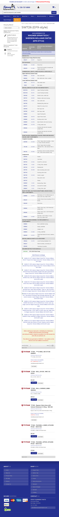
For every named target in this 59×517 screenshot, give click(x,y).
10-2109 (32, 175)
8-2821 (32, 100)
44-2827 (32, 111)
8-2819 (32, 95)
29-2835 (32, 151)
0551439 (25, 203)
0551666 (25, 246)
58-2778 (32, 82)
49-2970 (32, 90)
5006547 (25, 188)
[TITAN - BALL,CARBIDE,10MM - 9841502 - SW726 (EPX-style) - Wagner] (26, 389)
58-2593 (32, 75)
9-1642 (32, 85)
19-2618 (32, 185)
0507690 (25, 141)
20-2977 (32, 59)
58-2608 (32, 169)
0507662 (25, 156)
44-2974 (32, 116)
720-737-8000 (34, 505)
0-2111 (33, 188)
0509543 (25, 208)
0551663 (25, 212)
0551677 (25, 59)
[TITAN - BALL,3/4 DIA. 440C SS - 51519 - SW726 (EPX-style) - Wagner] (26, 372)
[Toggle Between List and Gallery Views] (53, 345)
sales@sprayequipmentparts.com (39, 507)
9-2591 (32, 78)
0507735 (25, 159)
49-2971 (32, 92)
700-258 (25, 146)
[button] (29, 12)
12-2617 (32, 167)
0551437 (25, 199)
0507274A (25, 92)
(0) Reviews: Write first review (36, 355)
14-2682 (32, 216)
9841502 (25, 78)
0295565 (25, 195)
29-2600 (32, 141)
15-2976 (32, 122)
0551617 (25, 243)
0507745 (25, 175)
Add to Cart (34, 382)
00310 (25, 82)
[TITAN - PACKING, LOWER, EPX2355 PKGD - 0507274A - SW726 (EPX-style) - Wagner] (26, 425)
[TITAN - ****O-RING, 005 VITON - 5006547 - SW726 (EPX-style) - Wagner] (26, 352)
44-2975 (32, 119)
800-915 (25, 151)
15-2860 (32, 231)
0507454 (25, 95)
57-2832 (32, 68)
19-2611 (32, 161)
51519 (25, 85)
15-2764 (32, 124)
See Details (34, 366)
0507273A (25, 90)
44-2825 (32, 98)
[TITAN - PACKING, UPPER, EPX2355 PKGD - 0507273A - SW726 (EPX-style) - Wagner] (26, 442)
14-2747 (32, 235)
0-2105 (32, 164)
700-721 (39, 361)
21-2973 (32, 241)
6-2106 (32, 183)
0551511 (25, 241)
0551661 (25, 128)
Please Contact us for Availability (37, 359)
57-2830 (32, 64)
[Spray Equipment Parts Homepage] (9, 7)
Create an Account (15, 2)
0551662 (25, 132)
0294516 (25, 75)
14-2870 (32, 195)
